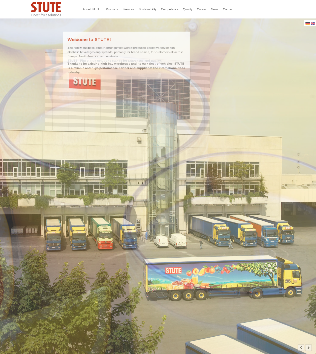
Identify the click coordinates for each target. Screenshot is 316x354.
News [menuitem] (214, 9)
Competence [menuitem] (169, 9)
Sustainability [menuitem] (147, 9)
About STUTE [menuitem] (92, 9)
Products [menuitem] (112, 9)
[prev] (301, 347)
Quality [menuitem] (187, 9)
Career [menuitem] (201, 9)
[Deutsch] (307, 23)
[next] (308, 347)
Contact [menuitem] (228, 9)
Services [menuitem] (128, 9)
